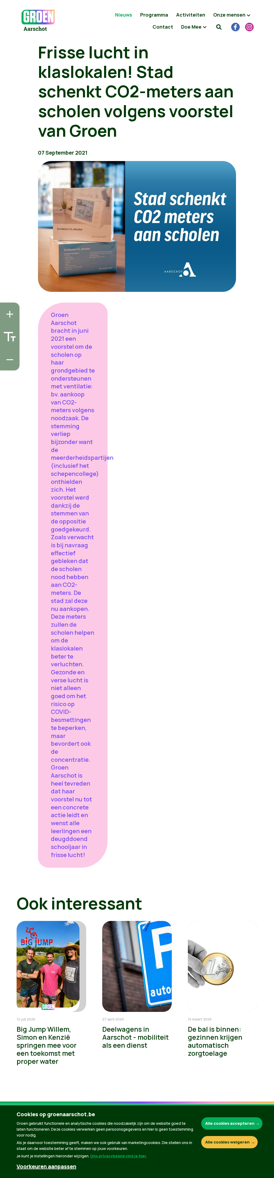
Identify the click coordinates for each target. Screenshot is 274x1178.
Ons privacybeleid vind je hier (118, 1155)
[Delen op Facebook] (8, 334)
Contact (163, 27)
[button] (219, 27)
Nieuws (123, 15)
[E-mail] (8, 364)
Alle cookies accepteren (229, 1123)
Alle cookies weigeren (227, 1142)
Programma (154, 15)
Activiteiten (190, 15)
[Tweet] (8, 349)
